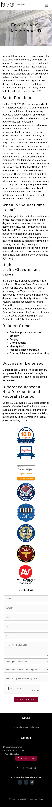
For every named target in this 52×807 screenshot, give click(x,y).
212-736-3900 (29, 768)
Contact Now (26, 758)
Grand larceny (18, 342)
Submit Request (26, 699)
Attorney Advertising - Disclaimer (26, 777)
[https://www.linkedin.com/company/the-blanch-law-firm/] (26, 782)
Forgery (14, 339)
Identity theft (17, 346)
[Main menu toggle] (46, 5)
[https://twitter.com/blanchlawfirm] (32, 782)
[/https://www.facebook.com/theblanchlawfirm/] (20, 782)
